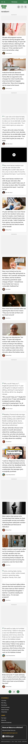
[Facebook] (22, 7)
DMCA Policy (24, 741)
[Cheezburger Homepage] (14, 737)
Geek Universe (5, 709)
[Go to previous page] (10, 691)
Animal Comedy (5, 707)
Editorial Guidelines (6, 722)
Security (19, 741)
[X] (25, 7)
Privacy (16, 741)
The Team (3, 718)
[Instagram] (18, 7)
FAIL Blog (3, 703)
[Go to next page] (18, 691)
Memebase (14, 2)
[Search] (4, 2)
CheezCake (4, 712)
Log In (25, 2)
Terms (13, 741)
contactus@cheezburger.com (10, 733)
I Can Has (3, 700)
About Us (3, 720)
